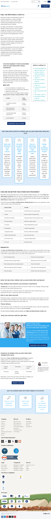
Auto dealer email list (39, 94)
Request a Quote (18, 383)
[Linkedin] (5, 517)
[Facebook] (2, 517)
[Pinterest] (15, 517)
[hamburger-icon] (49, 2)
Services (28, 462)
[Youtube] (7, 517)
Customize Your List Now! (16, 123)
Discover (16, 419)
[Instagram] (12, 517)
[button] (37, 367)
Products (28, 419)
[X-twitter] (10, 517)
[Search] (39, 2)
